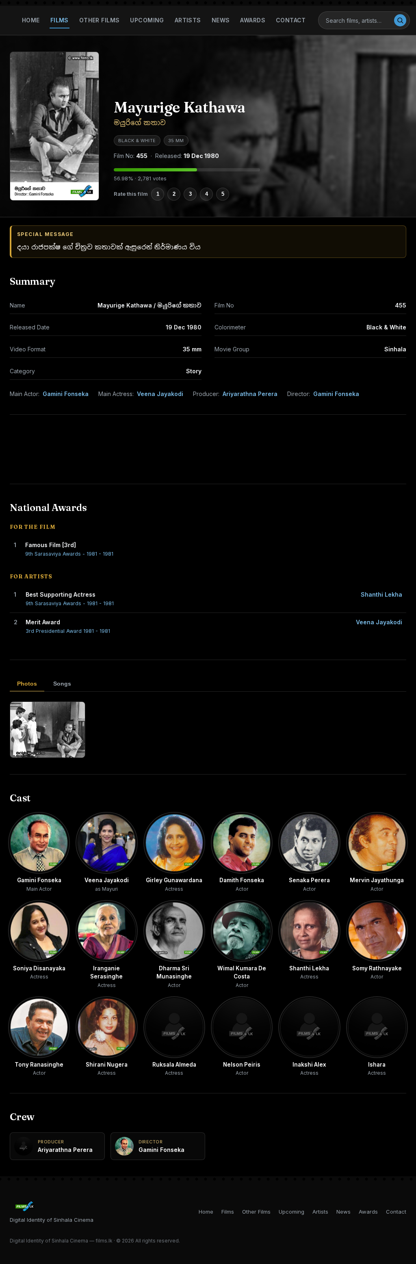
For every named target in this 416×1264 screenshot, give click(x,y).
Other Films (99, 20)
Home (31, 20)
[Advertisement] (208, 449)
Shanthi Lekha (381, 594)
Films (59, 20)
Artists (188, 20)
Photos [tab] (27, 683)
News (221, 20)
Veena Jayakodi (160, 393)
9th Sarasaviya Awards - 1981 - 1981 (69, 554)
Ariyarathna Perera (250, 393)
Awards (252, 20)
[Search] (400, 20)
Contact (291, 20)
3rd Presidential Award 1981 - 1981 (68, 631)
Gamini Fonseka (66, 393)
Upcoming (147, 20)
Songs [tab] (62, 683)
